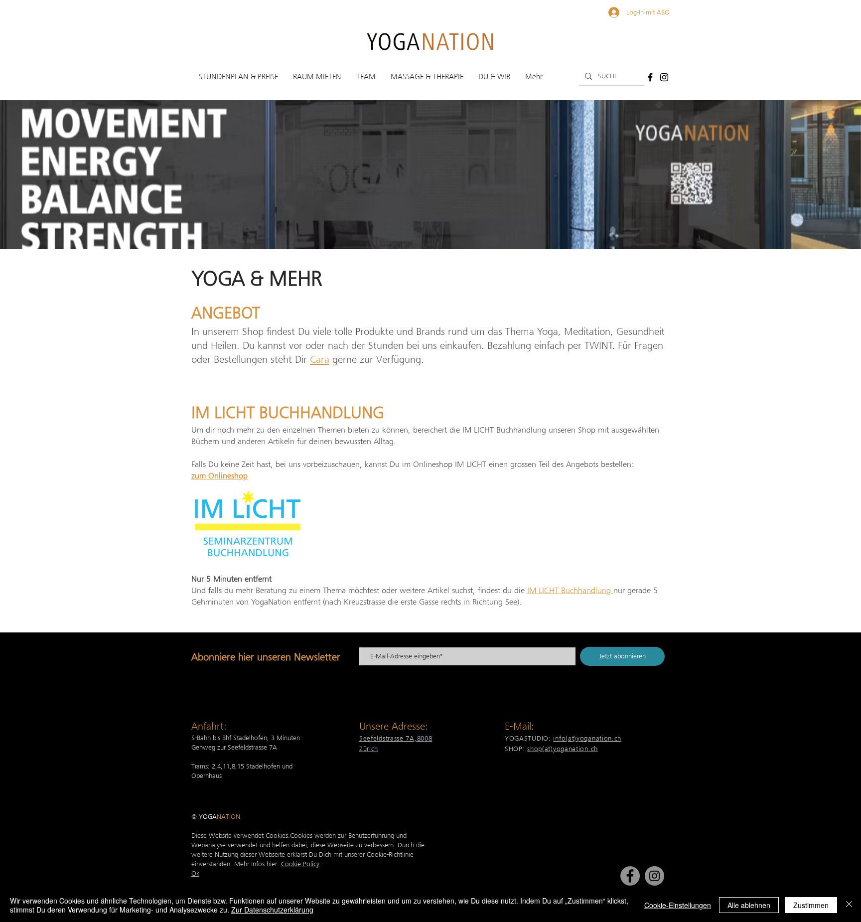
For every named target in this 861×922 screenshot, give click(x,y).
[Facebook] (630, 876)
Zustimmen (811, 905)
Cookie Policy (300, 864)
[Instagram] (654, 876)
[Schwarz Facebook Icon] (650, 77)
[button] (238, 77)
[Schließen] (849, 905)
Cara (319, 359)
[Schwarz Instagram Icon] (664, 77)
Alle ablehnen (748, 905)
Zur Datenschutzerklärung (272, 910)
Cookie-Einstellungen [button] (677, 905)
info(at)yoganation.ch (587, 738)
